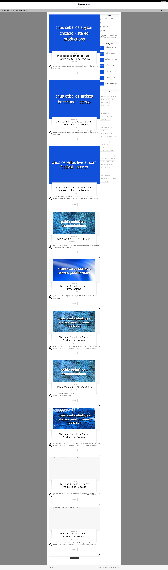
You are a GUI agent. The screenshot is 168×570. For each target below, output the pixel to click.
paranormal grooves (107, 155)
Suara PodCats (105, 175)
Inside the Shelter (106, 133)
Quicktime (102, 30)
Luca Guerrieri (105, 139)
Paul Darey (104, 158)
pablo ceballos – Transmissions (74, 238)
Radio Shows (8, 10)
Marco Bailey (105, 141)
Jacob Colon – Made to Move (110, 54)
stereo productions (107, 172)
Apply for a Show (22, 10)
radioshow (110, 161)
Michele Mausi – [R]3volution (111, 83)
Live (116, 136)
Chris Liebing (110, 99)
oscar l (103, 153)
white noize (104, 181)
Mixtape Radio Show (107, 150)
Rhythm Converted (106, 164)
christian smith (105, 105)
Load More (74, 558)
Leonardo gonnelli (106, 136)
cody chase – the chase (110, 65)
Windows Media (104, 26)
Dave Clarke (104, 116)
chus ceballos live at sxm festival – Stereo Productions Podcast (74, 189)
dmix (111, 116)
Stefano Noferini (106, 170)
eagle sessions (105, 122)
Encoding (115, 122)
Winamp (102, 22)
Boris (102, 99)
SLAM (110, 167)
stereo (116, 170)
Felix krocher (105, 124)
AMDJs (110, 93)
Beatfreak (114, 96)
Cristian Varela (105, 113)
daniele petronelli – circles (110, 71)
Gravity (114, 124)
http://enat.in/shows (107, 127)
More (74, 73)
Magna (114, 139)
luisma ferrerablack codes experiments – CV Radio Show (110, 48)
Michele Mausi (105, 147)
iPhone (101, 34)
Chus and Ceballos (106, 108)
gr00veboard (162, 1)
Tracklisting (74, 53)
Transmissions (105, 178)
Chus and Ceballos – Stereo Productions (74, 287)
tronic (114, 178)
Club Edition (104, 110)
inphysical (104, 130)
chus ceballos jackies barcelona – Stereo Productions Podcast (74, 123)
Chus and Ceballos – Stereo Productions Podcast (74, 339)
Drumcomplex (105, 119)
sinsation (104, 167)
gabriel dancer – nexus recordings (110, 78)
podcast (112, 158)
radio (102, 161)
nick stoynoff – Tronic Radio (111, 59)
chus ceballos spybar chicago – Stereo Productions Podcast (74, 57)
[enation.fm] (84, 4)
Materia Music (105, 144)
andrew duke (105, 96)
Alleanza (103, 93)
